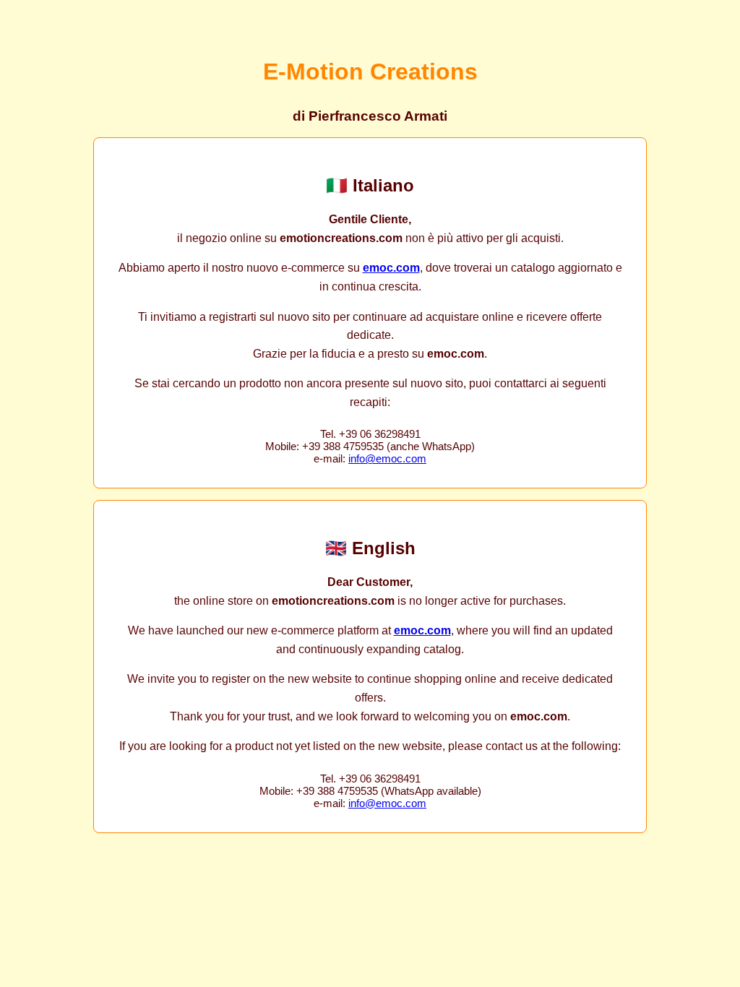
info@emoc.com (387, 458)
